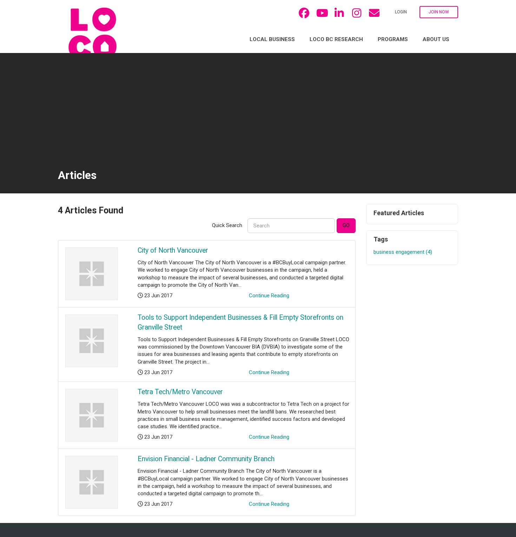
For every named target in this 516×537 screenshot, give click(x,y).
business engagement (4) (402, 252)
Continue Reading (269, 295)
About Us (436, 39)
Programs (393, 39)
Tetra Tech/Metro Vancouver (180, 392)
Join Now (439, 11)
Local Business (272, 39)
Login (401, 11)
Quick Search (227, 225)
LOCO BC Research (336, 39)
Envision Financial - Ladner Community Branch (206, 459)
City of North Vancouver (173, 250)
